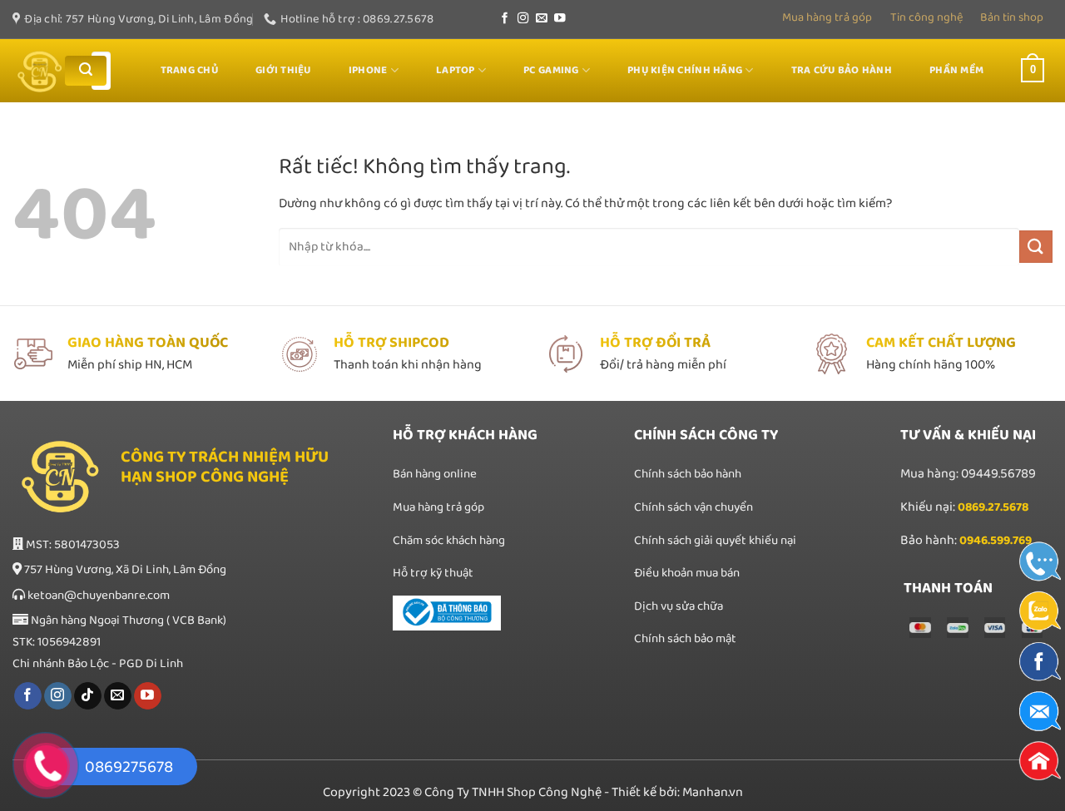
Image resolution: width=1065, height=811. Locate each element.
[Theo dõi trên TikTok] (88, 696)
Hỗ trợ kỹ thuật (433, 573)
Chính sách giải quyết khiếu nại (715, 541)
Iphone (368, 70)
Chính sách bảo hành (687, 474)
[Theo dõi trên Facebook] (505, 18)
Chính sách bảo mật (685, 639)
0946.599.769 (995, 541)
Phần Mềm (956, 70)
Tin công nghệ (926, 17)
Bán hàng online (435, 474)
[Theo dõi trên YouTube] (560, 18)
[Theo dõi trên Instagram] (523, 18)
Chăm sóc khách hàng (449, 541)
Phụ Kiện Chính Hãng (684, 70)
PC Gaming (550, 70)
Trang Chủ (189, 70)
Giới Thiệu (283, 70)
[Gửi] (85, 71)
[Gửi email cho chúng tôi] (541, 18)
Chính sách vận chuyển (693, 507)
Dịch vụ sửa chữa (680, 606)
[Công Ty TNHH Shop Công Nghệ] (39, 71)
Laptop (455, 70)
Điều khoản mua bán (687, 573)
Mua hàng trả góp (827, 17)
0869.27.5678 (993, 507)
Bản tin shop (1011, 17)
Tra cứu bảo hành (841, 70)
